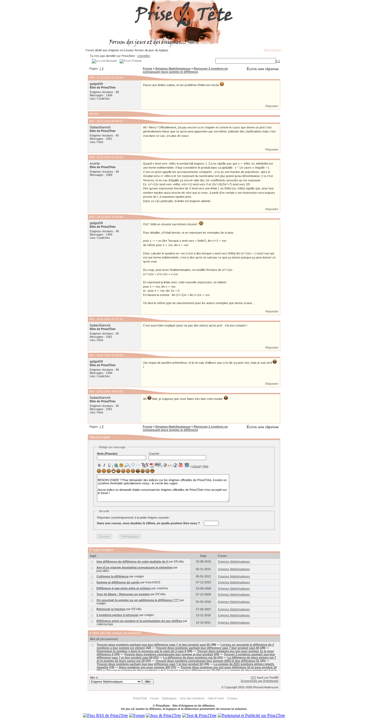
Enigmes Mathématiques (172, 68)
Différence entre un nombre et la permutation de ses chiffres (139, 620)
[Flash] (165, 465)
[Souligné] (109, 465)
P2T (253, 677)
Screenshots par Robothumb (259, 680)
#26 (91, 77)
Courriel (154, 453)
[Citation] (133, 465)
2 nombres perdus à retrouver (117, 615)
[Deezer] (170, 465)
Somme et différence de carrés (118, 582)
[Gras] (99, 465)
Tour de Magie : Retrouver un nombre (123, 594)
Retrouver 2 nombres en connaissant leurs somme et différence (185, 70)
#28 (91, 157)
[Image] (121, 465)
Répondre (271, 106)
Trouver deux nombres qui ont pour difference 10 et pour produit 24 (228, 667)
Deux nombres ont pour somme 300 (144, 667)
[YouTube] (180, 464)
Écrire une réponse (263, 69)
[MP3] (175, 465)
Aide (206, 466)
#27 (91, 121)
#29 (91, 216)
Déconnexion (272, 50)
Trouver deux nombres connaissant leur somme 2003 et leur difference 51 (207, 660)
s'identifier (143, 55)
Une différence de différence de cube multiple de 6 (132, 561)
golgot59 (96, 84)
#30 (91, 319)
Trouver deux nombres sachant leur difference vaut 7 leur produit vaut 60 (207, 647)
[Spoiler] (158, 464)
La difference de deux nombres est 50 (190, 657)
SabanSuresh (100, 127)
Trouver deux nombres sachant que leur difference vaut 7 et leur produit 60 (150, 664)
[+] (278, 61)
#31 (91, 355)
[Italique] (104, 465)
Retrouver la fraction (111, 609)
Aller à (94, 677)
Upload (196, 466)
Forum (147, 68)
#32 (91, 391)
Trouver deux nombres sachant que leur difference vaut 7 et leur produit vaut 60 (153, 644)
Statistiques (169, 698)
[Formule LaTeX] (145, 465)
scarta (95, 163)
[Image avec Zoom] (126, 465)
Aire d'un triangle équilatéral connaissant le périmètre (134, 567)
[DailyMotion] (186, 465)
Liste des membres (192, 698)
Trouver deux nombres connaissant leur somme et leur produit (168, 654)
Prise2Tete (140, 698)
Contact (232, 698)
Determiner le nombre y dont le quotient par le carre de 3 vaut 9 (141, 651)
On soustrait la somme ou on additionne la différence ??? (137, 600)
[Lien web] (116, 465)
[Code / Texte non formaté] (138, 465)
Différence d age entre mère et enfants (123, 588)
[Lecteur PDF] (152, 465)
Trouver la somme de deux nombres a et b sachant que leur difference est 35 (160, 670)
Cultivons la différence (112, 576)
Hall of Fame (216, 698)
